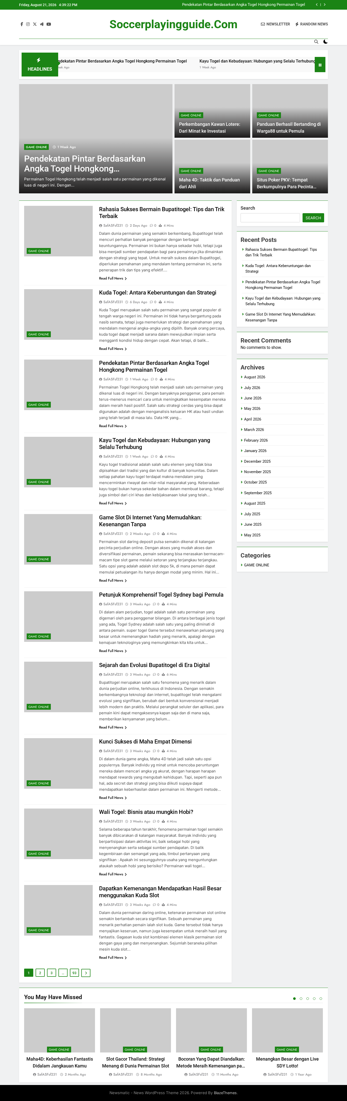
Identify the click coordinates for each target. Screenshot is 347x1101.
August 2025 (254, 503)
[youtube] (49, 24)
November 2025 (257, 472)
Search (248, 208)
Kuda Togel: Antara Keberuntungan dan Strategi (157, 292)
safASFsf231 (113, 225)
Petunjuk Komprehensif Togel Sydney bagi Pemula (161, 595)
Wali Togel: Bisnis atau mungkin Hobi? (146, 812)
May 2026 (252, 408)
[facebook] (22, 24)
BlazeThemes (225, 1093)
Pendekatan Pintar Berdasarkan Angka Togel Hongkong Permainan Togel (243, 5)
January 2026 (255, 450)
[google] (41, 24)
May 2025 (252, 535)
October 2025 (255, 482)
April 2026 (252, 419)
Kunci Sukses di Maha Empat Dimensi (145, 741)
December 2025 (257, 461)
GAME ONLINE (36, 147)
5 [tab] (321, 998)
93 (74, 973)
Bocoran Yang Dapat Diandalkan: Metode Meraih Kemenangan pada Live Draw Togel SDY (211, 1065)
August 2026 (254, 377)
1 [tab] (294, 998)
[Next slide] (324, 5)
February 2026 (256, 440)
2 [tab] (301, 998)
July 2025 (252, 514)
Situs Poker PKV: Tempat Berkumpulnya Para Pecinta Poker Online (285, 186)
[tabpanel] (60, 1042)
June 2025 (252, 524)
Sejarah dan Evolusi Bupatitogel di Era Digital (154, 665)
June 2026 (252, 398)
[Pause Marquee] (320, 64)
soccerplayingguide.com (173, 24)
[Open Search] (316, 42)
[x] (34, 24)
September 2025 (258, 493)
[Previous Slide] (316, 5)
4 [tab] (314, 998)
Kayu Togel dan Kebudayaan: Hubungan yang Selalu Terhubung (233, 61)
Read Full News (111, 278)
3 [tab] (307, 998)
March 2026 (254, 429)
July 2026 (252, 387)
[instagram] (28, 24)
